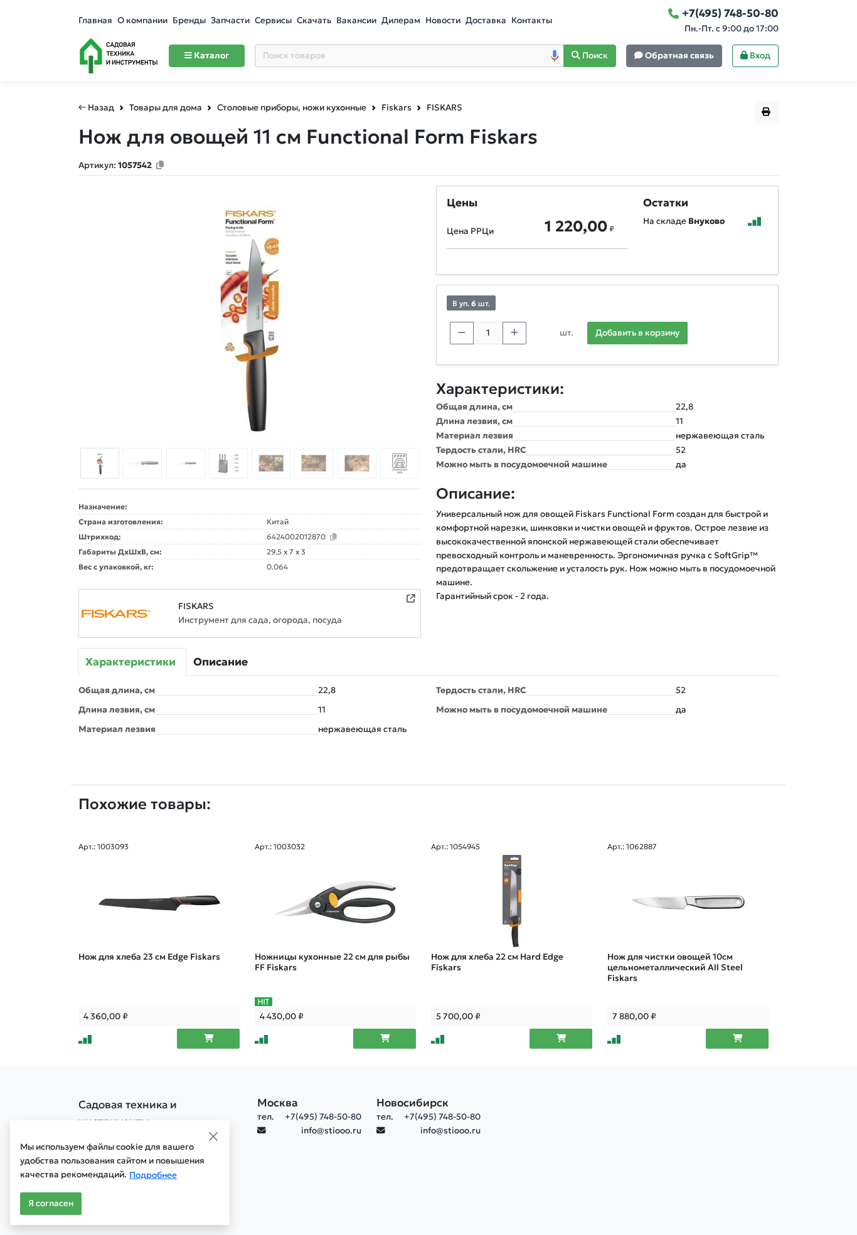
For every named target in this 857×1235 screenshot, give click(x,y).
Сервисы (273, 20)
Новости (442, 20)
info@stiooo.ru (331, 1130)
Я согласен (50, 1203)
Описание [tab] (220, 662)
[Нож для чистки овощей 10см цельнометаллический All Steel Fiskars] (688, 902)
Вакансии (356, 20)
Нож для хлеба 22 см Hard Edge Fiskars (497, 962)
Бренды (189, 20)
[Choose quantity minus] (462, 333)
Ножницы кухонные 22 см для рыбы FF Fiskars (332, 962)
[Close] (213, 1136)
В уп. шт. (471, 303)
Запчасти (230, 20)
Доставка (486, 20)
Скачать (314, 20)
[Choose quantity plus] (514, 333)
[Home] (118, 55)
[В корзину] (208, 1039)
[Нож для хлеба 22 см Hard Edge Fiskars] (511, 902)
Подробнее (153, 1175)
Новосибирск (412, 1103)
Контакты (531, 20)
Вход (759, 55)
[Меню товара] (767, 112)
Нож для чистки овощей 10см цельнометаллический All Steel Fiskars (675, 967)
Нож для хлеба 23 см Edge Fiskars (149, 956)
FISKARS (196, 606)
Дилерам (400, 20)
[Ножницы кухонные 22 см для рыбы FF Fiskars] (335, 902)
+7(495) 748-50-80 (323, 1116)
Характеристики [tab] (130, 662)
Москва (277, 1103)
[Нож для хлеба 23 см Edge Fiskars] (159, 902)
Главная (95, 20)
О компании (142, 20)
